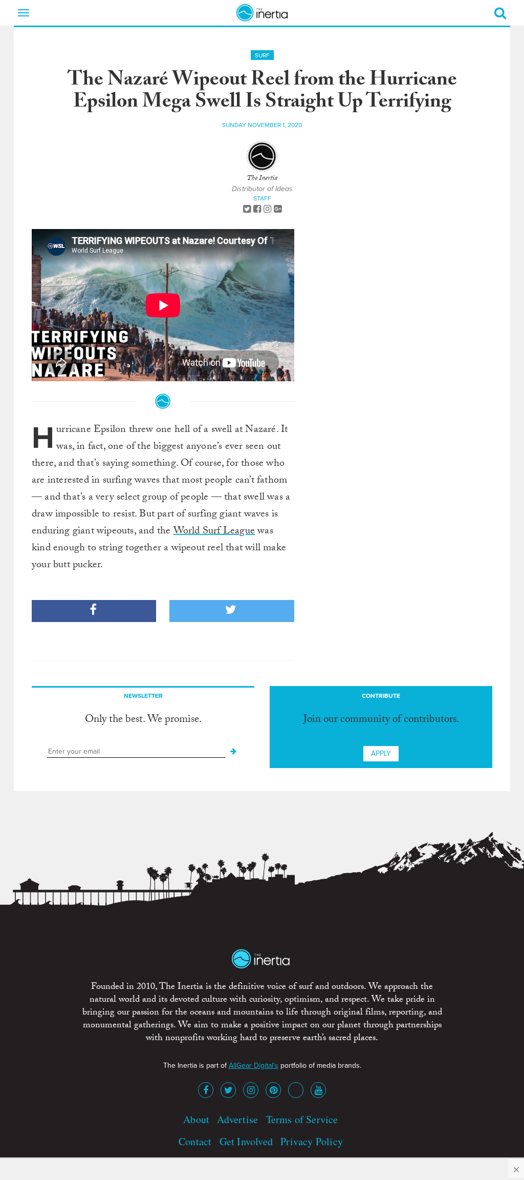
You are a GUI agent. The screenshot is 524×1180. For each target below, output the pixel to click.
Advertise (237, 1119)
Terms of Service (302, 1119)
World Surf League (214, 532)
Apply (381, 753)
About (196, 1119)
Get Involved (246, 1141)
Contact (195, 1141)
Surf (262, 55)
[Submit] (233, 751)
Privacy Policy (311, 1141)
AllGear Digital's (253, 1065)
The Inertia (262, 179)
